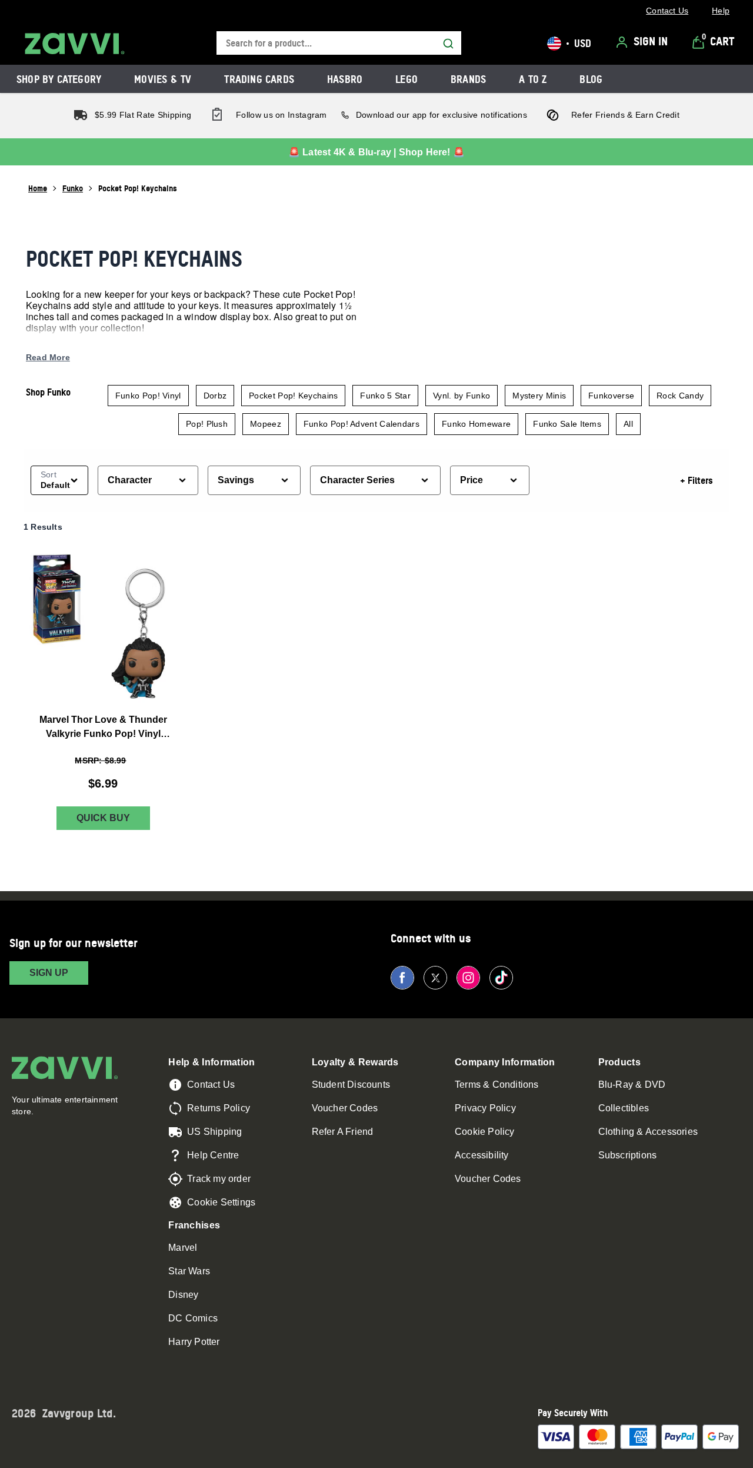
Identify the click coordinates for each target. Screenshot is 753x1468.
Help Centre (213, 1155)
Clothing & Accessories (648, 1132)
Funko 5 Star (385, 395)
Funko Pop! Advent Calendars (361, 424)
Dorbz (215, 395)
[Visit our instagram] (468, 977)
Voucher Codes (345, 1108)
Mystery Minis (539, 395)
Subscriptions (627, 1155)
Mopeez (265, 424)
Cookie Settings (221, 1202)
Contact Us (211, 1085)
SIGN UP (48, 973)
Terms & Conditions (497, 1085)
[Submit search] (448, 43)
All (628, 424)
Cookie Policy (485, 1132)
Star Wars (189, 1271)
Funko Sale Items (567, 424)
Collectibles (623, 1108)
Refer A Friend (343, 1132)
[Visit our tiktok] (501, 977)
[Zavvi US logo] (75, 43)
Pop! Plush (207, 424)
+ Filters (696, 480)
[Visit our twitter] (435, 977)
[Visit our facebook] (402, 977)
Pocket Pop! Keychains (293, 395)
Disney (183, 1295)
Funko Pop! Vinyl (148, 395)
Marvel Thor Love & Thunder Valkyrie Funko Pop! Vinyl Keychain (103, 728)
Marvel (182, 1248)
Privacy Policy (485, 1108)
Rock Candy (680, 395)
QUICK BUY (103, 818)
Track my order (219, 1179)
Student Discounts (351, 1085)
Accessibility (482, 1155)
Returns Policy (218, 1108)
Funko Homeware (476, 424)
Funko (72, 188)
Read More (48, 357)
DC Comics (193, 1318)
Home (37, 188)
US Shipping (214, 1132)
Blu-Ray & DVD (632, 1085)
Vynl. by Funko (461, 395)
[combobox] (338, 43)
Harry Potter (193, 1342)
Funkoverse (611, 395)
